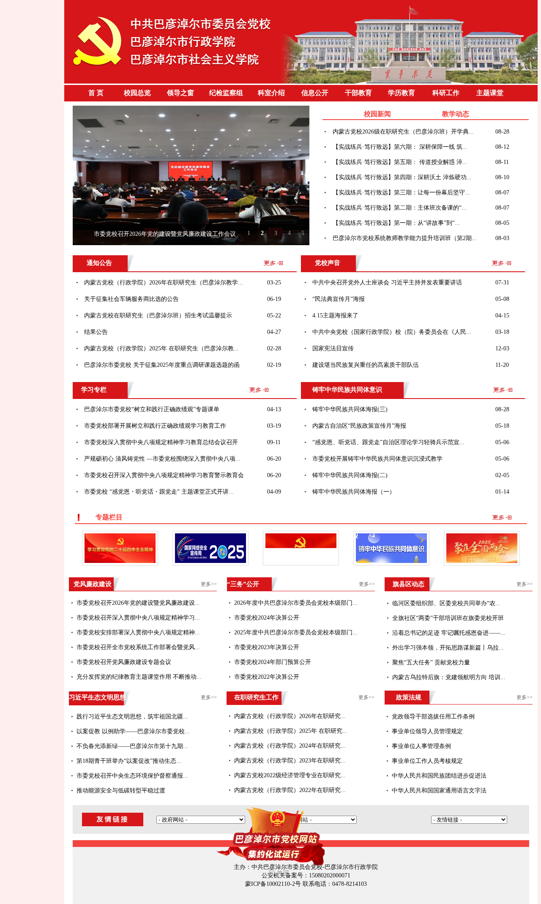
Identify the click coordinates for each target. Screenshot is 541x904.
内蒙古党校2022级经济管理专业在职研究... (290, 775)
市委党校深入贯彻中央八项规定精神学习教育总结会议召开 (161, 442)
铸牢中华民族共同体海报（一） (353, 492)
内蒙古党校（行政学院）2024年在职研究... (290, 746)
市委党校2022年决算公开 (266, 677)
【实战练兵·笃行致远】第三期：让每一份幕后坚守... (401, 192)
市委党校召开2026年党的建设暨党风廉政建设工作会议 (165, 234)
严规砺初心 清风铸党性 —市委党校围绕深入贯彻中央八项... (162, 459)
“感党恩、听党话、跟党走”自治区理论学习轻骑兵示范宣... (388, 442)
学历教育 (401, 92)
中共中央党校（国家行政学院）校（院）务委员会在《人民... (391, 332)
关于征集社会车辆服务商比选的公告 (131, 299)
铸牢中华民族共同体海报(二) (350, 475)
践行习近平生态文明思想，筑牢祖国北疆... (132, 716)
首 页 (96, 92)
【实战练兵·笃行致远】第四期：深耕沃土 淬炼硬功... (402, 177)
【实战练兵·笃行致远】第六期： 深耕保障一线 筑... (400, 147)
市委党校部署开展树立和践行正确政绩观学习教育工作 (155, 426)
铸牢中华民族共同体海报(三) (350, 409)
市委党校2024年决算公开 (266, 618)
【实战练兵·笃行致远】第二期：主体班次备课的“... (400, 208)
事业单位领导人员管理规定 (427, 731)
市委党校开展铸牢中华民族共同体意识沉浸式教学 (377, 459)
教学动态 (455, 113)
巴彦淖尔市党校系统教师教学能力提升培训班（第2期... (405, 238)
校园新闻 (377, 113)
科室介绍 (271, 92)
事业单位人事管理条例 (421, 746)
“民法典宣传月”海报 (338, 299)
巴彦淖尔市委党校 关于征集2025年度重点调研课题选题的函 (162, 365)
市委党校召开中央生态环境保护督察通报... (132, 776)
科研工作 (445, 92)
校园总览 (137, 92)
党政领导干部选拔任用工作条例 (433, 716)
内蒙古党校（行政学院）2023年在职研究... (290, 760)
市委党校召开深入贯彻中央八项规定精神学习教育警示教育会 (164, 475)
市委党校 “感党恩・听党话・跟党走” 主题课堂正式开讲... (159, 492)
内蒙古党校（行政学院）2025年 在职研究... (290, 731)
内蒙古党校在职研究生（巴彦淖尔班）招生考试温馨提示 (158, 315)
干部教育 (358, 92)
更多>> (209, 584)
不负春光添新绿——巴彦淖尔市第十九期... (132, 746)
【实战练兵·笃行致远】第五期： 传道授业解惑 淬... (400, 162)
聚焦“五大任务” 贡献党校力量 (431, 662)
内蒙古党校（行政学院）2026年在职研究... (290, 716)
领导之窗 (180, 92)
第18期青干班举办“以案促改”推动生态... (129, 761)
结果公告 (96, 332)
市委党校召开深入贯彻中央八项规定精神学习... (138, 618)
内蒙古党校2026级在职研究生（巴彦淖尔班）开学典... (403, 131)
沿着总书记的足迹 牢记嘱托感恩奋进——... (448, 633)
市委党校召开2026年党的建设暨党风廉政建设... (138, 603)
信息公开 (314, 92)
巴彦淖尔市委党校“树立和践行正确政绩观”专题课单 (151, 409)
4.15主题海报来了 (335, 315)
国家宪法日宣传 (333, 348)
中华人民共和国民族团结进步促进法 (439, 776)
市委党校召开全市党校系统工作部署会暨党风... (138, 647)
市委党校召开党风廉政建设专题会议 (124, 662)
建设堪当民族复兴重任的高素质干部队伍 (365, 365)
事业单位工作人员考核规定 (427, 761)
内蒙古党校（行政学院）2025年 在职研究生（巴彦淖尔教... (161, 348)
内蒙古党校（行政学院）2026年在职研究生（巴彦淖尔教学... (163, 282)
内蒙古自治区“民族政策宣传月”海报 (359, 426)
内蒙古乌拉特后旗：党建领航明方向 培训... (448, 677)
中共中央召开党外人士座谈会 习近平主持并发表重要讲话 (387, 282)
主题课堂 (489, 92)
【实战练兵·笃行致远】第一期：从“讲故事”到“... (396, 223)
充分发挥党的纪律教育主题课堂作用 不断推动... (139, 677)
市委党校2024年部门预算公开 (272, 662)
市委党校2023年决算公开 (266, 647)
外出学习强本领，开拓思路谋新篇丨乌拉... (448, 648)
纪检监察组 (226, 92)
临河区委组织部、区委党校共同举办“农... (446, 603)
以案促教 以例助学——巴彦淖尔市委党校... (133, 731)
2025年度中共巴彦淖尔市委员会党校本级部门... (296, 632)
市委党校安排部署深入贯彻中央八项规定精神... (138, 632)
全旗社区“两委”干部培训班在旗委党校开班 (448, 618)
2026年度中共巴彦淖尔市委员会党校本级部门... (296, 603)
